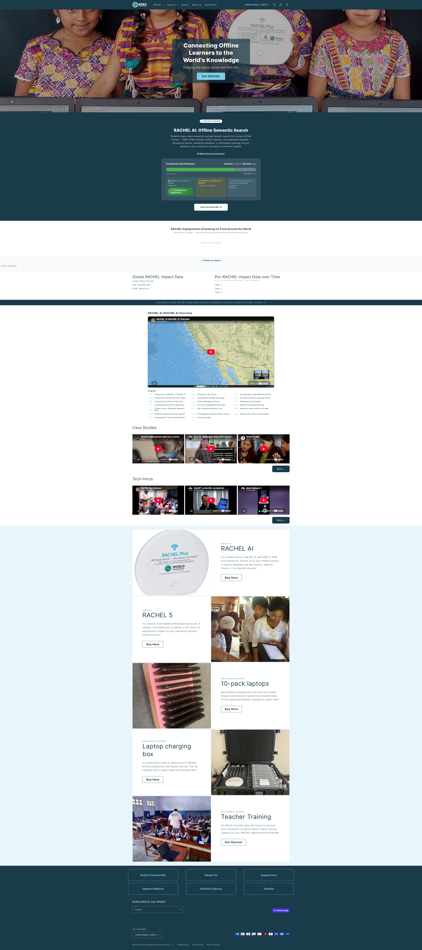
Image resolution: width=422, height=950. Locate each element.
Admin (172, 945)
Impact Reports (153, 888)
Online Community (153, 875)
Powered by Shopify (161, 945)
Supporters (269, 875)
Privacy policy (198, 945)
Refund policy (183, 945)
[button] (159, 5)
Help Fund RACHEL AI (211, 207)
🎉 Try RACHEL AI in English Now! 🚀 (179, 191)
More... (281, 469)
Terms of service (213, 945)
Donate (269, 888)
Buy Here (231, 577)
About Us (211, 875)
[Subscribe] (180, 909)
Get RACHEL (211, 76)
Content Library (211, 888)
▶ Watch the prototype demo (211, 154)
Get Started (233, 842)
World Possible (146, 945)
